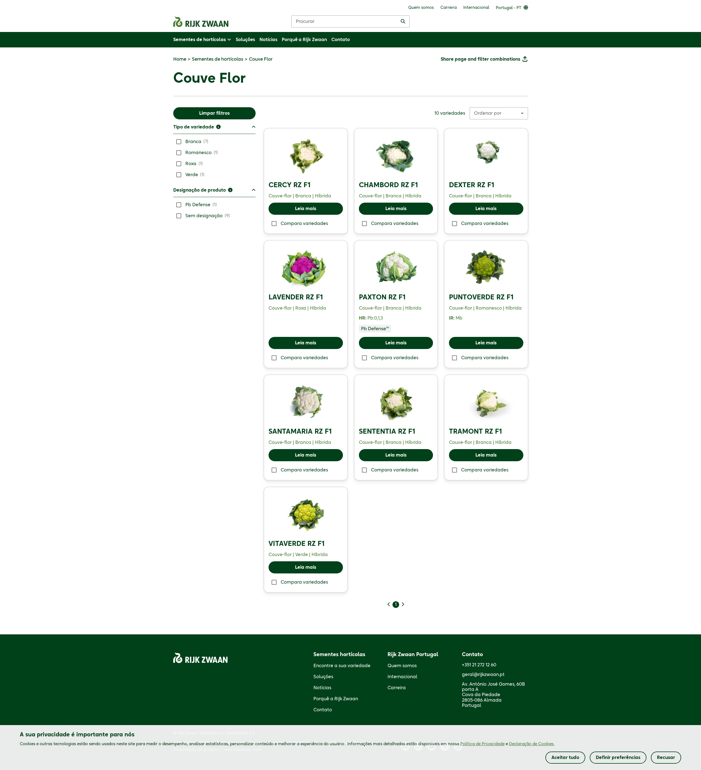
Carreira (397, 688)
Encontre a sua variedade (341, 666)
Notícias (322, 688)
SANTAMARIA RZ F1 (300, 431)
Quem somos (402, 666)
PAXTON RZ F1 (382, 297)
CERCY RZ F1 (289, 185)
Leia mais (305, 208)
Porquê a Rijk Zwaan (335, 699)
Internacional (402, 677)
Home (179, 59)
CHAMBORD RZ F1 (388, 185)
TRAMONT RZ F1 (475, 431)
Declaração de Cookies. (531, 744)
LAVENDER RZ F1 (296, 297)
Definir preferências (618, 757)
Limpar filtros (214, 113)
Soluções (323, 677)
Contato (322, 710)
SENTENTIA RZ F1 (387, 431)
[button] (214, 129)
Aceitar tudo (565, 757)
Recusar (666, 757)
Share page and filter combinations (480, 59)
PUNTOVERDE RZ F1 (481, 297)
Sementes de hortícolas (217, 59)
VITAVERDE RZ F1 (296, 544)
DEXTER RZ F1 (471, 185)
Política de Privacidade (482, 744)
